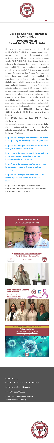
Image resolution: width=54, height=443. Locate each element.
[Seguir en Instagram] (42, 414)
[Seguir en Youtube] (47, 414)
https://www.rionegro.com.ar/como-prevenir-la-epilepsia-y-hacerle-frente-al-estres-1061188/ (26, 167)
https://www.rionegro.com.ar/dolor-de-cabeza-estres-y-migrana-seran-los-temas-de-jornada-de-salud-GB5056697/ (26, 156)
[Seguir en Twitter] (37, 414)
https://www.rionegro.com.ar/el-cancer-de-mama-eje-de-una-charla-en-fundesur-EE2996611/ (25, 178)
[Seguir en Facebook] (32, 414)
